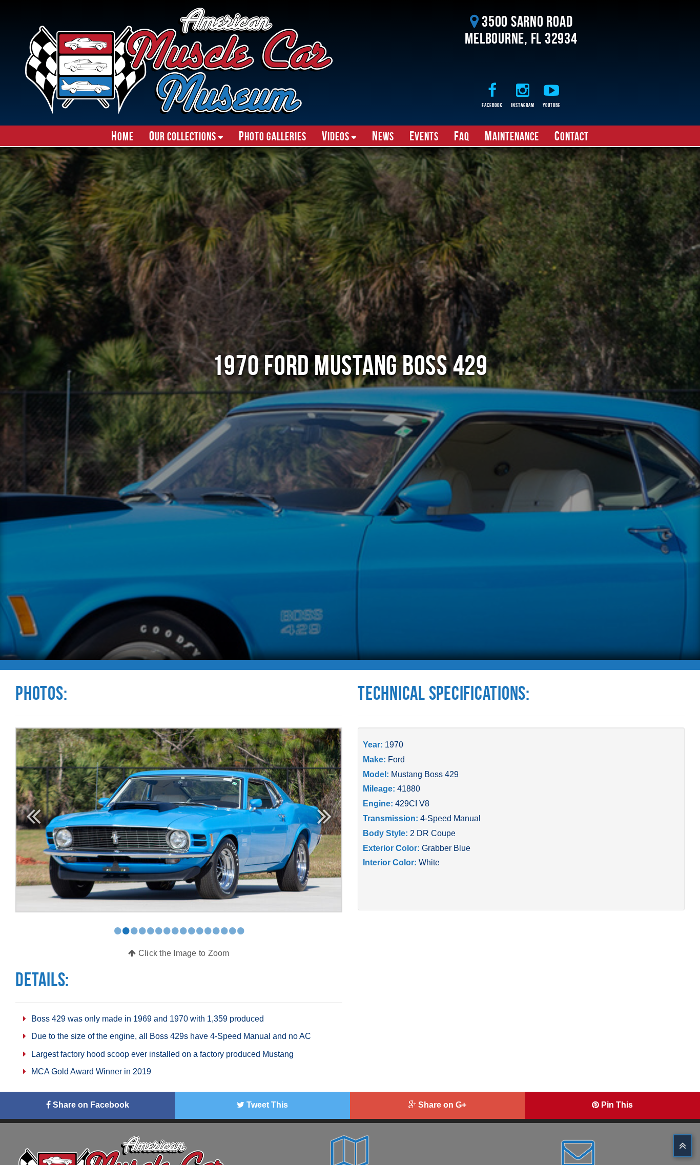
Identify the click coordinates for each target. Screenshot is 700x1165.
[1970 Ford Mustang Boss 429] (178, 819)
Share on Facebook (90, 1104)
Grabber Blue (446, 848)
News (383, 136)
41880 (408, 788)
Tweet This (266, 1104)
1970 (394, 744)
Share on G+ (441, 1104)
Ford (396, 759)
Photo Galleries (272, 136)
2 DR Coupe (433, 833)
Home (122, 136)
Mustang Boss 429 (425, 774)
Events (424, 136)
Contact (571, 136)
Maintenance (512, 136)
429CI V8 (412, 803)
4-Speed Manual (450, 818)
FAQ (461, 136)
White (429, 862)
